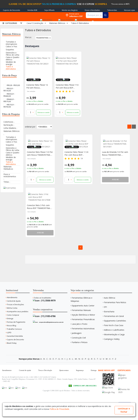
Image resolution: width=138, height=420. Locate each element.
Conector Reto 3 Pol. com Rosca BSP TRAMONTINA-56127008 (39, 207)
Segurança (80, 370)
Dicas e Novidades (92, 10)
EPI (105, 307)
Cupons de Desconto (11, 10)
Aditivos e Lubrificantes (114, 330)
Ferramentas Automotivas (83, 328)
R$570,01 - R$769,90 (9, 106)
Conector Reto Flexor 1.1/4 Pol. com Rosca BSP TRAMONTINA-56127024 (76, 153)
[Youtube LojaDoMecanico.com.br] (11, 388)
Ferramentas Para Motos (115, 302)
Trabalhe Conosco (14, 329)
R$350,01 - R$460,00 (9, 95)
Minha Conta (11, 308)
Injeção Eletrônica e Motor (83, 314)
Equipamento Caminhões (115, 320)
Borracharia (109, 311)
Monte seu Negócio (70, 10)
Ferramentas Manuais (81, 310)
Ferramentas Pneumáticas (83, 319)
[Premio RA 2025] (126, 389)
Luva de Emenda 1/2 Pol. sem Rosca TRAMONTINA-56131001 (115, 153)
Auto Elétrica (109, 297)
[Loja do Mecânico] (47, 15)
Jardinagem (77, 333)
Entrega (9, 318)
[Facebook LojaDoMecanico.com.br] (4, 388)
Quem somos (64, 370)
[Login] (81, 19)
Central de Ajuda (13, 301)
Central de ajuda (25, 370)
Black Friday (11, 343)
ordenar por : (30, 126)
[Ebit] (126, 375)
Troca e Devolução (45, 370)
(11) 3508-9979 (48, 300)
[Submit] (105, 15)
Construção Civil (79, 337)
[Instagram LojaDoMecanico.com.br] (17, 388)
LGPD (8, 332)
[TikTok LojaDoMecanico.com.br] (24, 388)
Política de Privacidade (59, 409)
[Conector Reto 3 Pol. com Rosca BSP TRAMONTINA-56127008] (40, 197)
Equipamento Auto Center (83, 305)
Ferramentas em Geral (114, 316)
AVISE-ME (115, 180)
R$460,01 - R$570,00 (9, 100)
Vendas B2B (32, 10)
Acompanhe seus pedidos (17, 311)
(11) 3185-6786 (48, 316)
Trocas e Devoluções (15, 304)
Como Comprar (12, 315)
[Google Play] (110, 392)
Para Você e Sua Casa (113, 325)
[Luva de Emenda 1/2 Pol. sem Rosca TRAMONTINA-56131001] (115, 144)
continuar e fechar (124, 410)
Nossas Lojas (129, 10)
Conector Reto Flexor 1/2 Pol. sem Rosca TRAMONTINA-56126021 (40, 153)
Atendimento (11, 297)
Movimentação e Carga (114, 334)
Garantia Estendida (14, 336)
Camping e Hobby (112, 339)
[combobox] (97, 15)
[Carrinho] (92, 20)
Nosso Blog (11, 325)
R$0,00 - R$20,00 (13, 85)
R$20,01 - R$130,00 (9, 89)
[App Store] (110, 387)
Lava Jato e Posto (79, 324)
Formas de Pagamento (15, 322)
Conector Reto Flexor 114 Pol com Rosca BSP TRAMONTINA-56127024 (67, 86)
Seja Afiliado (49, 10)
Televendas (112, 10)
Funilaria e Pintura (79, 342)
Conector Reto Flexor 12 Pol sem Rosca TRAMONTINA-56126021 (37, 86)
